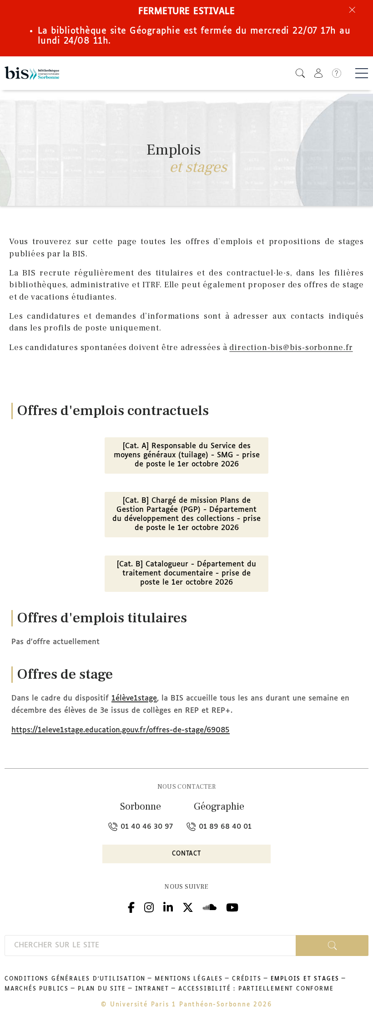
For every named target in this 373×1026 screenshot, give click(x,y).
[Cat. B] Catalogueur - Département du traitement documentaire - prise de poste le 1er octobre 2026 (186, 573)
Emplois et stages (305, 979)
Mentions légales (189, 979)
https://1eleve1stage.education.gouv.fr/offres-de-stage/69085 (120, 730)
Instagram (149, 906)
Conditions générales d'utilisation (75, 979)
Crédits (247, 979)
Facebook (131, 906)
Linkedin (168, 906)
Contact (186, 854)
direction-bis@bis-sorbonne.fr (291, 347)
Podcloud (210, 906)
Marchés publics (37, 989)
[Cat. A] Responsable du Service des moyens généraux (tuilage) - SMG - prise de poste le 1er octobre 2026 (187, 455)
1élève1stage (134, 698)
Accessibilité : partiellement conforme (255, 989)
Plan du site (102, 989)
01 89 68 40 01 (224, 826)
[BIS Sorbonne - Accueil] (32, 73)
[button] (300, 73)
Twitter (187, 906)
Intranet (152, 989)
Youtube (232, 906)
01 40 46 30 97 (145, 826)
